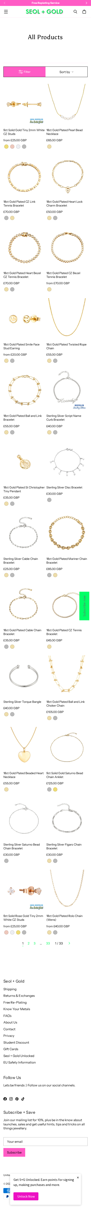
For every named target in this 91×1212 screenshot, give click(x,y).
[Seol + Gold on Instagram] (11, 1099)
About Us (10, 1022)
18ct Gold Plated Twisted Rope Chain (66, 346)
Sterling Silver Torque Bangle (22, 701)
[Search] (75, 11)
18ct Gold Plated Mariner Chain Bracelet (66, 560)
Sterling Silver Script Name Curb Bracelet (63, 417)
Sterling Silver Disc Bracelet (64, 487)
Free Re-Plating (15, 1002)
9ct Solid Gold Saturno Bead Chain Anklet (64, 775)
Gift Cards (10, 1049)
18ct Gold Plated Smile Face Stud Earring (21, 346)
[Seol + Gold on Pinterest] (17, 1099)
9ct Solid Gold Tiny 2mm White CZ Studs (24, 132)
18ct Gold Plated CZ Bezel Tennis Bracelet (63, 275)
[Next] (69, 943)
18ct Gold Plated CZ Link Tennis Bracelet (19, 203)
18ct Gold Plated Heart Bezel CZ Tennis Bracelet (22, 275)
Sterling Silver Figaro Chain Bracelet (63, 846)
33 (48, 943)
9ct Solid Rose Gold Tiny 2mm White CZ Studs (23, 917)
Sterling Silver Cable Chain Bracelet (20, 560)
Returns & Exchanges (19, 996)
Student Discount (16, 1042)
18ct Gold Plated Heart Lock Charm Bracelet (64, 203)
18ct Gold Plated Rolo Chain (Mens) (64, 917)
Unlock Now (26, 1196)
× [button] (78, 1177)
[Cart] (85, 11)
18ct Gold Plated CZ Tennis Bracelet (64, 632)
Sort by (64, 72)
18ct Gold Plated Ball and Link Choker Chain (65, 703)
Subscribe (14, 1152)
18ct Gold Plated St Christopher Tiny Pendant (24, 489)
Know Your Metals (16, 1009)
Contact (9, 1029)
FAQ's (7, 1016)
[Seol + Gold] (44, 11)
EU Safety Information (19, 1062)
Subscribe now (84, 606)
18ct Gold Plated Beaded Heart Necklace (23, 775)
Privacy (8, 1036)
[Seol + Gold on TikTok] (23, 1099)
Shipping (10, 989)
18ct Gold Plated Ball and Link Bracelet (22, 417)
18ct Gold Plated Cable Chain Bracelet (22, 632)
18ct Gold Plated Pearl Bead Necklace (64, 132)
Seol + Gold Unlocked (18, 1056)
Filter (27, 72)
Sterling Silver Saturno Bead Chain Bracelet (21, 846)
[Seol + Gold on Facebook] (5, 1099)
